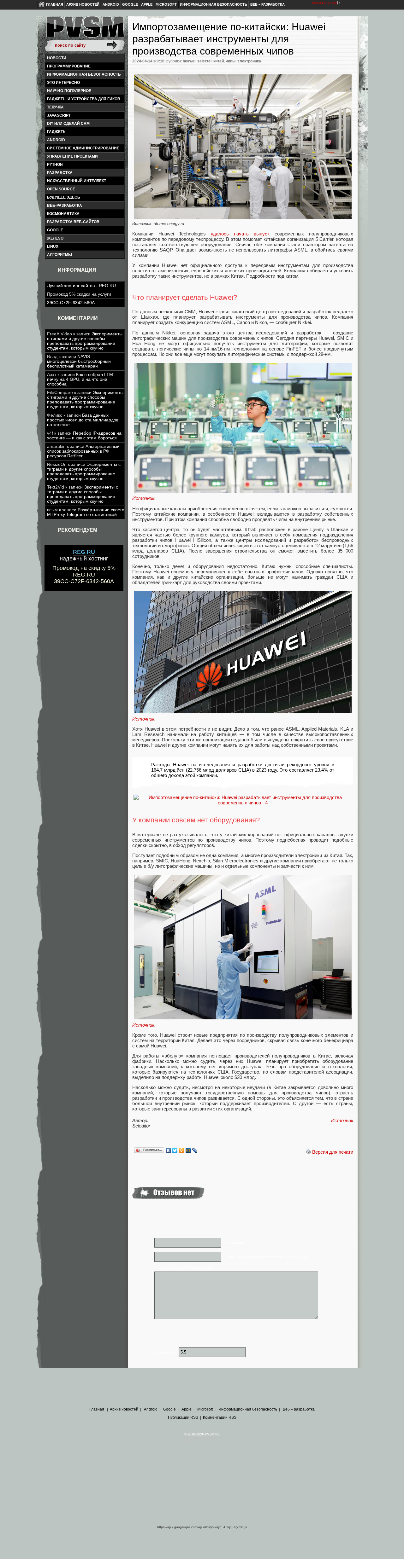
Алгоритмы (59, 254)
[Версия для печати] (308, 1152)
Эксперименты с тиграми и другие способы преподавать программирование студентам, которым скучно (84, 341)
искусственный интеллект (76, 181)
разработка (60, 173)
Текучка (55, 107)
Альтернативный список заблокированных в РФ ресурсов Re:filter (83, 451)
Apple (146, 4)
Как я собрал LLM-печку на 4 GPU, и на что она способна (81, 379)
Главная (54, 4)
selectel (204, 61)
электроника (249, 61)
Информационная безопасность (213, 4)
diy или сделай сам (68, 123)
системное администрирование (83, 148)
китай (218, 61)
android (56, 140)
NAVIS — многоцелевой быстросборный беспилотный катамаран (79, 361)
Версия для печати (332, 1152)
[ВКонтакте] (168, 1150)
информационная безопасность (84, 74)
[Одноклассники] (181, 1150)
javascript (59, 115)
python (55, 164)
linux (52, 246)
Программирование (69, 66)
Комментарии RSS (219, 1417)
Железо (55, 238)
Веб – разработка (267, 4)
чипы (230, 61)
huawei (189, 61)
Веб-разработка (64, 205)
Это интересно (63, 82)
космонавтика (63, 214)
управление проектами (72, 156)
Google (130, 4)
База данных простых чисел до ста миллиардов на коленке (82, 420)
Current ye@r (166, 1352)
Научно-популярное (69, 91)
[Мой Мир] (188, 1150)
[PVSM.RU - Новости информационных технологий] (84, 30)
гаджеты (57, 132)
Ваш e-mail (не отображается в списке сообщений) (267, 1257)
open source (61, 189)
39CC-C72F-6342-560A (71, 302)
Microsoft (166, 4)
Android (111, 4)
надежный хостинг (84, 555)
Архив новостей (82, 4)
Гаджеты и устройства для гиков (83, 99)
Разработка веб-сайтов (73, 222)
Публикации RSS (183, 1417)
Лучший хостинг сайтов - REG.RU (81, 285)
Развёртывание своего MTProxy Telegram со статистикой (85, 512)
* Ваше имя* (237, 1243)
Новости (56, 58)
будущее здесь (63, 197)
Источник (143, 498)
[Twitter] (175, 1150)
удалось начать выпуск (238, 233)
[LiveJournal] (195, 1150)
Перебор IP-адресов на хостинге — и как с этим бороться (84, 435)
